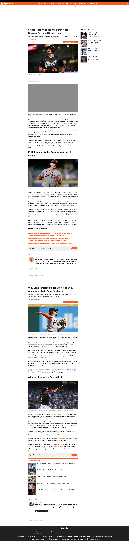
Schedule (59, 6)
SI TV (95, 3)
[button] (69, 3)
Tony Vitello (63, 369)
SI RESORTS (23, 1)
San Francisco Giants (33, 80)
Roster (63, 6)
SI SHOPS (29, 1)
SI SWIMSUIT (11, 1)
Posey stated (61, 438)
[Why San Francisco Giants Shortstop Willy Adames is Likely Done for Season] (91, 51)
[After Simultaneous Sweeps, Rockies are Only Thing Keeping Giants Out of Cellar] (91, 59)
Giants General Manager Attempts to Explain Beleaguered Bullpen (47, 240)
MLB (48, 3)
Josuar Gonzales (59, 446)
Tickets (76, 6)
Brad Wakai (30, 39)
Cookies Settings (37, 533)
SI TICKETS (17, 1)
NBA (44, 3)
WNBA (57, 3)
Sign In (126, 3)
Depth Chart (71, 6)
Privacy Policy (36, 531)
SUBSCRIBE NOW (43, 1)
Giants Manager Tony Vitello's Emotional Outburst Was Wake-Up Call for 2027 (50, 243)
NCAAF (52, 3)
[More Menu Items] (98, 3)
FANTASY (62, 3)
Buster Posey (62, 414)
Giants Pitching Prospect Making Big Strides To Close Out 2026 (46, 235)
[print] (36, 269)
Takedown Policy (60, 531)
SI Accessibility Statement (89, 531)
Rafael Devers (45, 425)
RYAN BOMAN (38, 502)
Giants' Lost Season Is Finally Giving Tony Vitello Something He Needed (48, 238)
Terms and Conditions (74, 531)
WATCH (91, 3)
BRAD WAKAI (37, 257)
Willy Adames (31, 339)
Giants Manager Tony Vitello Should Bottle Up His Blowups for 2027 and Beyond (51, 233)
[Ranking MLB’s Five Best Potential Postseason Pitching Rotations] (91, 43)
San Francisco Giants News (38, 275)
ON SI (6, 1)
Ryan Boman (31, 299)
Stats (66, 6)
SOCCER (40, 3)
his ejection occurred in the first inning (55, 202)
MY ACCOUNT (35, 1)
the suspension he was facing (61, 144)
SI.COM (2, 1)
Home (51, 6)
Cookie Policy (49, 531)
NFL (36, 3)
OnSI (54, 6)
